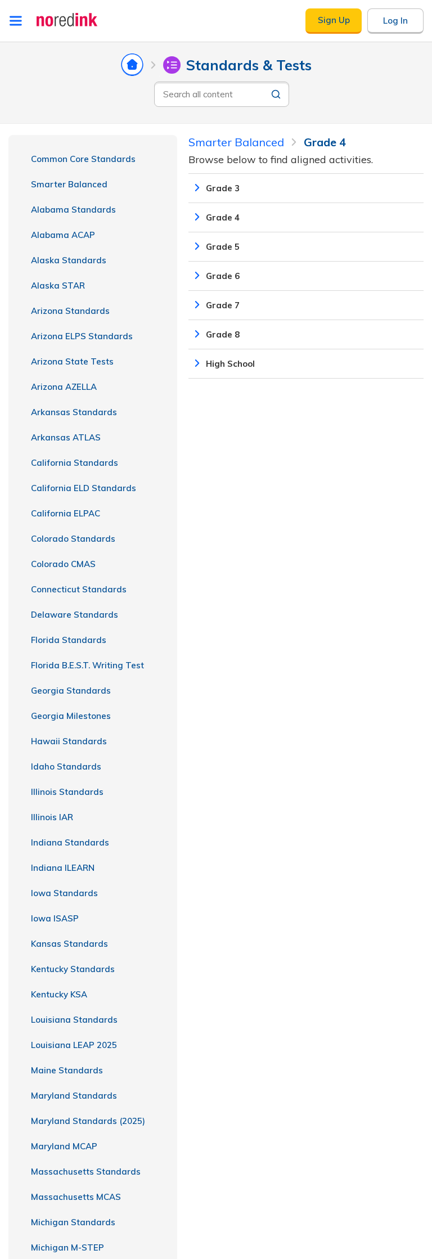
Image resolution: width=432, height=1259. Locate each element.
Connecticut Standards (79, 589)
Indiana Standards (70, 842)
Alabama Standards (73, 209)
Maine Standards (67, 1070)
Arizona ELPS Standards (82, 336)
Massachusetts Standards (86, 1171)
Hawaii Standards (69, 741)
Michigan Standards (73, 1222)
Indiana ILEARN (62, 867)
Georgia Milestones (71, 716)
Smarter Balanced (69, 184)
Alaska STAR (58, 285)
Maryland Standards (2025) (88, 1121)
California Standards (74, 462)
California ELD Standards (83, 488)
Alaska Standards (68, 260)
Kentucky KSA (59, 994)
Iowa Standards (64, 893)
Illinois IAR (52, 817)
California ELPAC (65, 513)
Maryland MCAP (64, 1146)
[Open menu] (15, 20)
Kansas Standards (69, 943)
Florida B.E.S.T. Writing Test (87, 665)
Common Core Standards (83, 159)
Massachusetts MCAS (76, 1196)
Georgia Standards (71, 690)
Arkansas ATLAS (66, 437)
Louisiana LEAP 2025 (74, 1045)
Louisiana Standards (74, 1019)
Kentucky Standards (73, 969)
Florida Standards (68, 640)
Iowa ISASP (55, 918)
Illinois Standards (67, 791)
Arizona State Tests (72, 361)
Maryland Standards (74, 1095)
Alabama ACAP (63, 235)
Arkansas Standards (74, 412)
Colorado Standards (73, 538)
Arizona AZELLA (64, 386)
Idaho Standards (66, 766)
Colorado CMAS (63, 564)
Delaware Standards (74, 614)
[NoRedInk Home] (67, 19)
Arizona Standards (70, 310)
